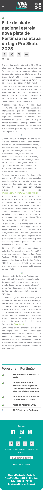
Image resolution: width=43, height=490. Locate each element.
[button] (3, 5)
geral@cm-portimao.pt (24, 484)
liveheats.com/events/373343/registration (20, 193)
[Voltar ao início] (21, 5)
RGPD (27, 464)
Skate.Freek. (19, 324)
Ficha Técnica (18, 464)
